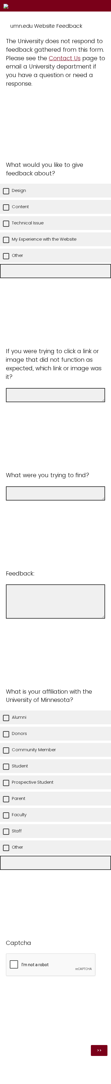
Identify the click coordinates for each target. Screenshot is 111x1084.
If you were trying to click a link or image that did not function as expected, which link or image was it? (54, 364)
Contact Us (65, 58)
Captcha (18, 943)
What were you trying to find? (47, 475)
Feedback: (20, 574)
